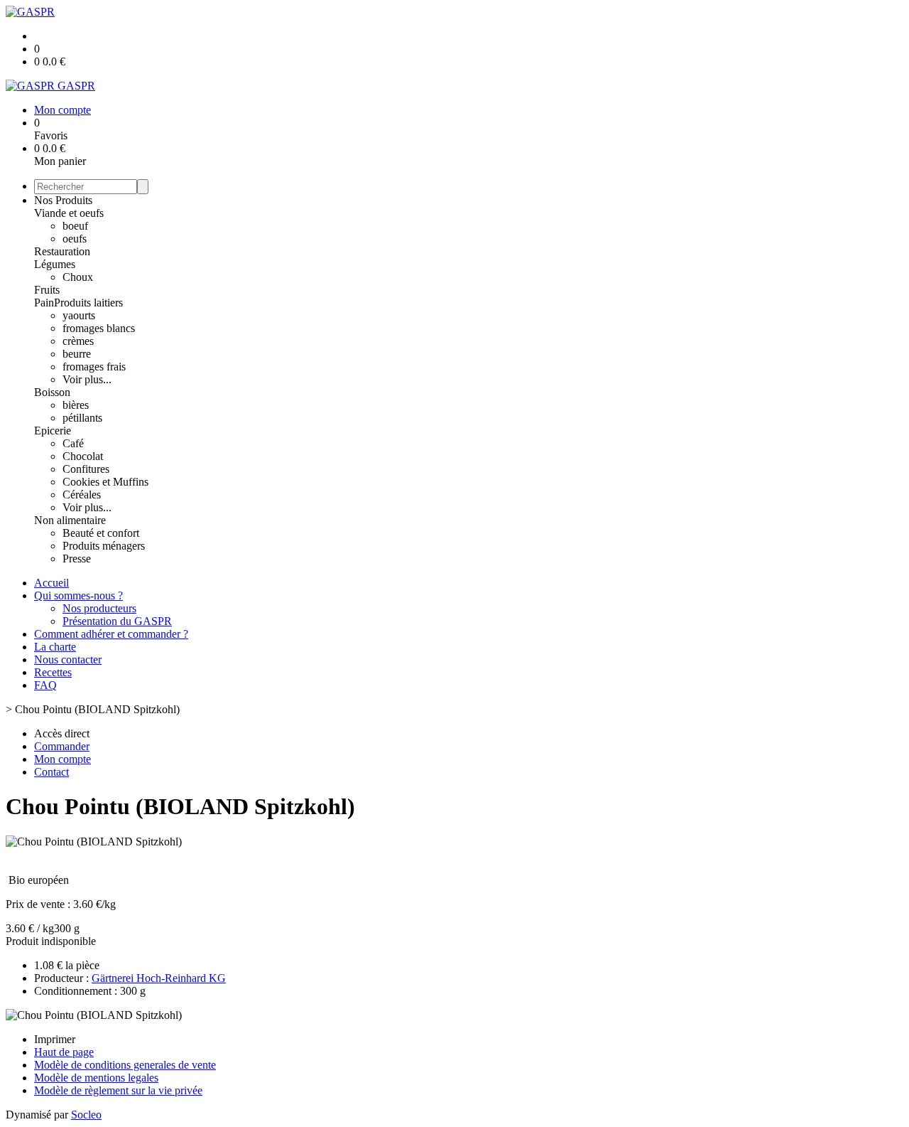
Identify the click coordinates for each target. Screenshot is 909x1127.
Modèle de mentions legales (96, 1078)
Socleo (86, 1115)
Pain (44, 303)
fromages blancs (98, 328)
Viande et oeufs (69, 213)
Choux (77, 277)
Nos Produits (63, 200)
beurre (76, 354)
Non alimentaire (70, 520)
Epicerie (52, 430)
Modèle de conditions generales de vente (125, 1065)
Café (73, 443)
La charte (55, 647)
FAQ (45, 685)
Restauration (62, 251)
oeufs (74, 239)
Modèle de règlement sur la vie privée (118, 1090)
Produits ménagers (103, 546)
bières (75, 405)
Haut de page (64, 1052)
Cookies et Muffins (105, 482)
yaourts (78, 315)
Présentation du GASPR (117, 621)
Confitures (85, 469)
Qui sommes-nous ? (78, 595)
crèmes (78, 341)
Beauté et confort (100, 533)
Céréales (81, 494)
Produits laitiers (88, 303)
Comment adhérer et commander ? (111, 634)
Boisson (52, 392)
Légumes (54, 264)
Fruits (47, 290)
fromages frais (94, 366)
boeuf (75, 226)
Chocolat (82, 456)
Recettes (53, 672)
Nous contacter (68, 659)
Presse (76, 558)
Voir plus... (86, 379)
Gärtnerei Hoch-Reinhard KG (159, 978)
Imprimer (54, 1039)
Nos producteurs (99, 608)
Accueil (51, 583)
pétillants (82, 418)
